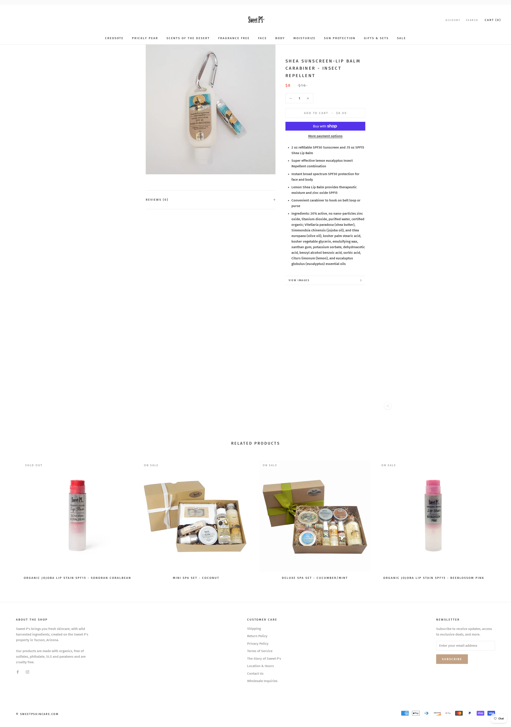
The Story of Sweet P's (264, 659)
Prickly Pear (145, 38)
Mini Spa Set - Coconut (196, 578)
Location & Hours (260, 666)
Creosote (114, 38)
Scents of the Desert (188, 38)
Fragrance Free (234, 38)
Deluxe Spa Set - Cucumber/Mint (315, 578)
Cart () (493, 20)
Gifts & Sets (376, 38)
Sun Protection (340, 38)
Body (280, 38)
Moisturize (304, 38)
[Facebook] (17, 672)
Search (472, 20)
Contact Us (255, 673)
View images (299, 280)
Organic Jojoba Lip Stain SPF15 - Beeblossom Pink (433, 578)
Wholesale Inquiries (262, 681)
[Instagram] (27, 672)
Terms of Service (259, 651)
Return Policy (257, 636)
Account (453, 20)
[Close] (501, 655)
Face (262, 38)
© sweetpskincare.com (37, 714)
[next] (498, 518)
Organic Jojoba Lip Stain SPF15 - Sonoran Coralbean (77, 578)
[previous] (12, 518)
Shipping (254, 629)
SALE (401, 38)
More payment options (325, 136)
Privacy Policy (257, 644)
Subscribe (468, 711)
